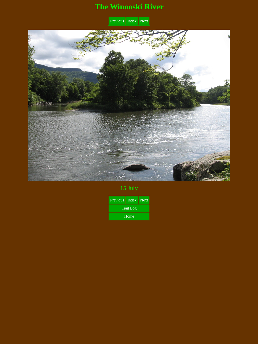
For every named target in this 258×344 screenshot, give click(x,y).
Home (129, 216)
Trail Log (129, 208)
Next (144, 21)
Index (132, 21)
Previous (117, 21)
